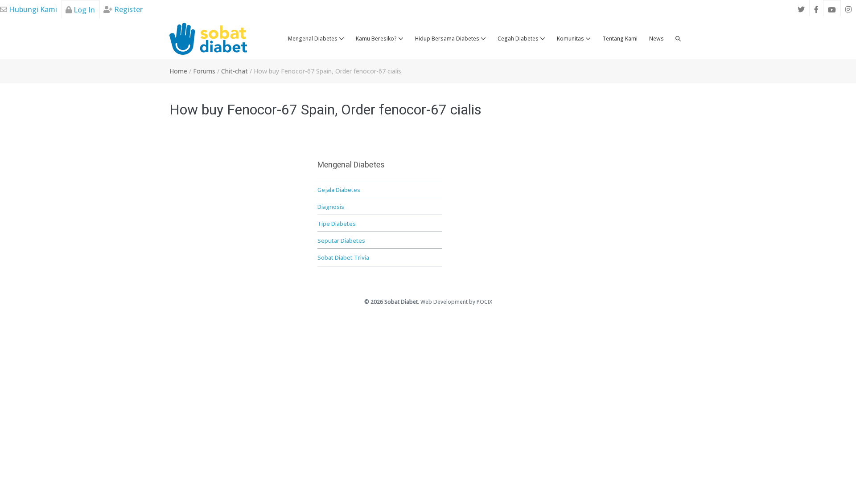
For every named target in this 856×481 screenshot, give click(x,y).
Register (127, 9)
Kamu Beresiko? (377, 38)
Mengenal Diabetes (313, 38)
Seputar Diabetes (341, 240)
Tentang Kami (620, 38)
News (656, 38)
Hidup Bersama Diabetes (448, 38)
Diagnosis (330, 207)
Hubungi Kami (32, 9)
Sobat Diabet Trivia (343, 257)
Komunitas (571, 38)
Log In (83, 10)
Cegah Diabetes (519, 38)
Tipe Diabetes (336, 224)
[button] (678, 39)
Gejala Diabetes (338, 190)
